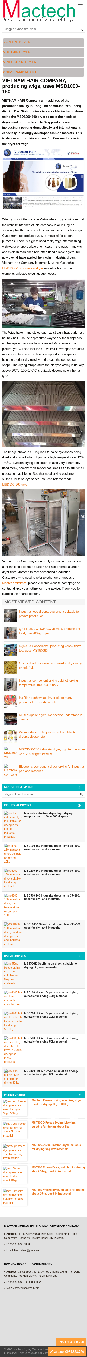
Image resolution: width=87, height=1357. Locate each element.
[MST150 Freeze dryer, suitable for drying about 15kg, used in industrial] (14, 1197)
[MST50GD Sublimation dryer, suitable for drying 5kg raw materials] (14, 1152)
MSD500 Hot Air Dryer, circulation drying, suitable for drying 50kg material (51, 1040)
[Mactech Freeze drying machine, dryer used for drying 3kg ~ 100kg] (14, 1107)
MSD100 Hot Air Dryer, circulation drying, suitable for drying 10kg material (51, 994)
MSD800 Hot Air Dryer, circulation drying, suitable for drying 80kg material (51, 1072)
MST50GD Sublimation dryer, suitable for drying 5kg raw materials (51, 965)
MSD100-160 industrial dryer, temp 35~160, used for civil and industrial (52, 847)
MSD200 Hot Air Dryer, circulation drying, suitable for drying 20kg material (51, 1015)
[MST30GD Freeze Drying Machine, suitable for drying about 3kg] (14, 1130)
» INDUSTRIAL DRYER (20, 62)
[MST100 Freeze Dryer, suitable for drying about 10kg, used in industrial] (14, 1175)
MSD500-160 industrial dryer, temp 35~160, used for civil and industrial (52, 897)
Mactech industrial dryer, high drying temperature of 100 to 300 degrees (48, 814)
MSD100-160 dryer (15, 484)
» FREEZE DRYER (16, 42)
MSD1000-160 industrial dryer (22, 268)
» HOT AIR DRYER (17, 52)
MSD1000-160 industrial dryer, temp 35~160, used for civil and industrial (52, 926)
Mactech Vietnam (14, 583)
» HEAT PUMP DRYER (19, 72)
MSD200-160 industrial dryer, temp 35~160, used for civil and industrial (52, 872)
